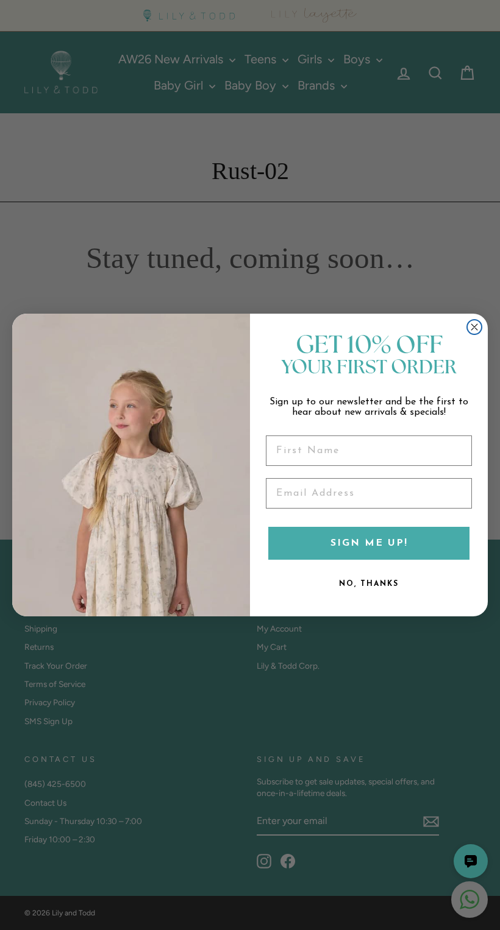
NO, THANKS (369, 584)
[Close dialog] (474, 327)
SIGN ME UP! (369, 543)
